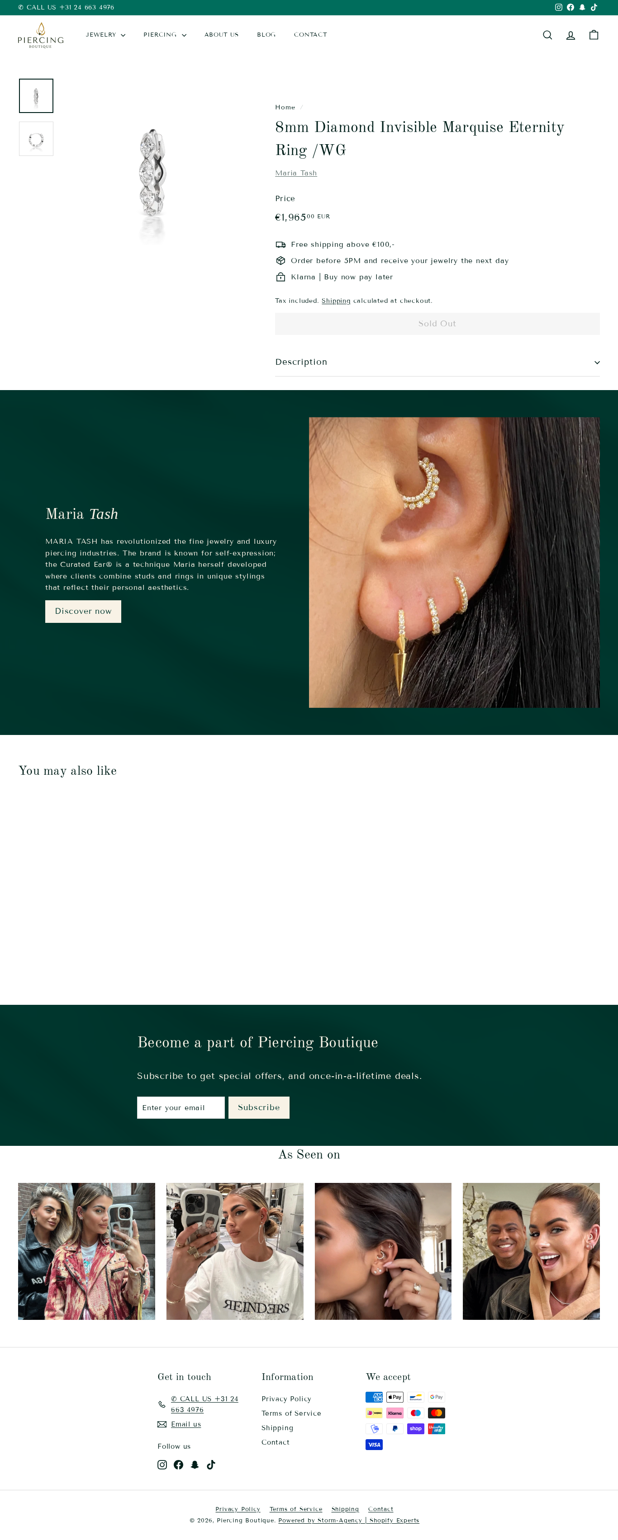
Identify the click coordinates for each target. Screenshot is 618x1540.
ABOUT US (221, 34)
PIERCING (161, 34)
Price (285, 198)
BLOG (266, 34)
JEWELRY (102, 34)
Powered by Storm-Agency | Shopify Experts (348, 1520)
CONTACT (311, 34)
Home (285, 107)
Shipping (336, 301)
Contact (275, 1442)
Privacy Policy (286, 1399)
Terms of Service (291, 1413)
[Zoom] (153, 169)
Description (301, 362)
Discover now (83, 611)
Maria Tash (296, 173)
